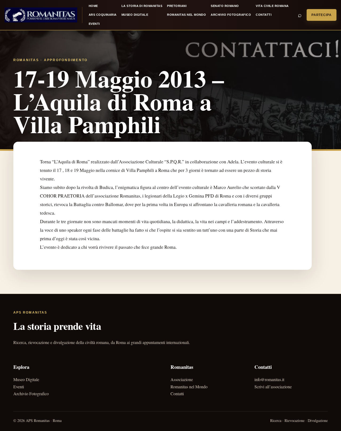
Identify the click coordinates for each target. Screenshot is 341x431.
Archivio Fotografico (231, 14)
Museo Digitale (134, 14)
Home (93, 5)
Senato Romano (225, 5)
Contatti (263, 14)
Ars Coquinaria (103, 14)
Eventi (94, 23)
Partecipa (321, 15)
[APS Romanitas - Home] (41, 15)
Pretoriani (176, 5)
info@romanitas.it (269, 379)
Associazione (181, 379)
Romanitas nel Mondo (186, 14)
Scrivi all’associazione (273, 386)
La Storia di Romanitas (142, 5)
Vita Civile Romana (272, 5)
